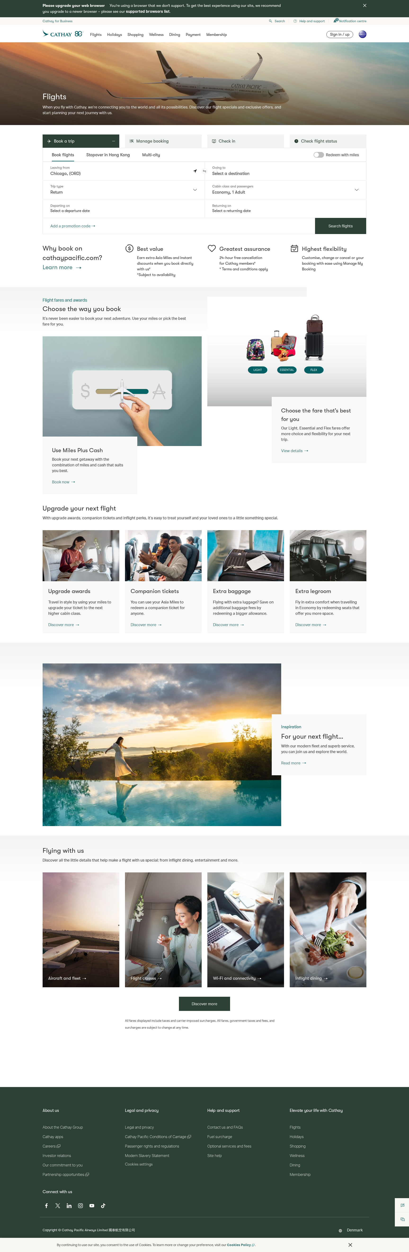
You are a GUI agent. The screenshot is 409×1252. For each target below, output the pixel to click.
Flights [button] (96, 35)
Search (280, 21)
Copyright (50, 1230)
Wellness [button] (156, 35)
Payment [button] (193, 35)
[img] (364, 5)
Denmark (355, 1229)
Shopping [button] (135, 35)
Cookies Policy (239, 1245)
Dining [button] (174, 35)
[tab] (63, 155)
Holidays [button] (114, 35)
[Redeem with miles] (319, 155)
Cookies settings (139, 1164)
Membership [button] (216, 35)
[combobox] (124, 189)
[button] (204, 171)
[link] (286, 351)
